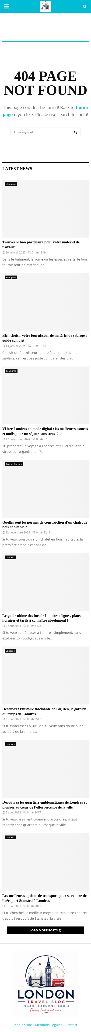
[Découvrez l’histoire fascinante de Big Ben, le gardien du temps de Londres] (45, 675)
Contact (71, 1025)
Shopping (11, 183)
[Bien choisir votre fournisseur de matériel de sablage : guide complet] (45, 302)
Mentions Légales (48, 1025)
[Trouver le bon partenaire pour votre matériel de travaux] (45, 209)
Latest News (17, 168)
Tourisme (11, 370)
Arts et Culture (14, 464)
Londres (10, 557)
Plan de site (23, 1025)
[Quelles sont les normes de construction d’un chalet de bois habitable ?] (45, 489)
